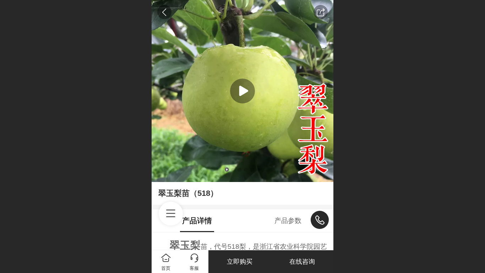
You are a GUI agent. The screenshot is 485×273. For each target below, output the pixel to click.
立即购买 (239, 261)
